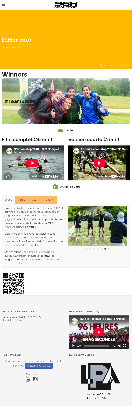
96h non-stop (106, 65)
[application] (99, 332)
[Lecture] (73, 345)
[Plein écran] (124, 345)
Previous (74, 227)
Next (121, 227)
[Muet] (119, 345)
